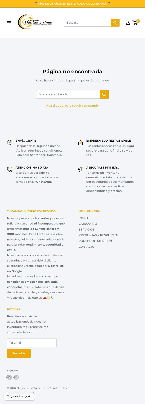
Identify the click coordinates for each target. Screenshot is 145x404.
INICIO (83, 218)
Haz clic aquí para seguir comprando (72, 105)
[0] (135, 23)
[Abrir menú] (9, 22)
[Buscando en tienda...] (104, 94)
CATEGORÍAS (88, 223)
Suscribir (18, 353)
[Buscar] (115, 23)
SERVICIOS (86, 229)
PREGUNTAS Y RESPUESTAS (99, 235)
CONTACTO (86, 246)
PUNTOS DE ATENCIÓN (95, 241)
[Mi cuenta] (128, 23)
